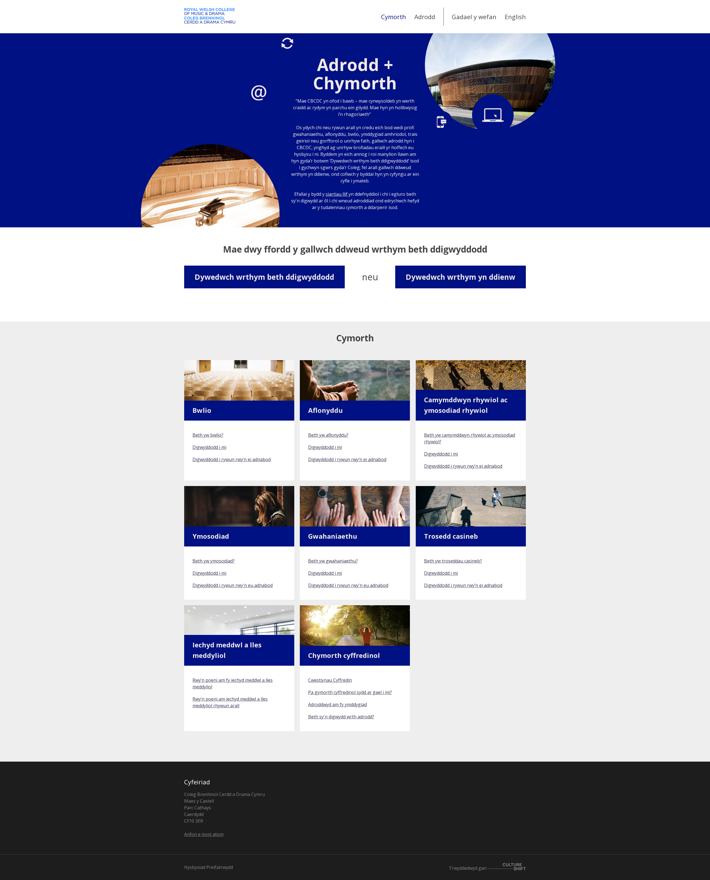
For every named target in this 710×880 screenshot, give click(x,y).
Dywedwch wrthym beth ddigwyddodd (264, 277)
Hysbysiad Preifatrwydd (208, 867)
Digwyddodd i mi (209, 447)
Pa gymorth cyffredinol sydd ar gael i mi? (350, 692)
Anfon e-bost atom (204, 834)
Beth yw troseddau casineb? (453, 561)
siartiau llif (337, 194)
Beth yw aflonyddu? (328, 435)
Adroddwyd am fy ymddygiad (337, 704)
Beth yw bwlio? (207, 435)
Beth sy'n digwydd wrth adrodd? (341, 717)
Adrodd (424, 16)
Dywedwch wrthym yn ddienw (460, 277)
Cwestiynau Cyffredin (330, 680)
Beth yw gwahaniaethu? (333, 561)
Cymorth (393, 16)
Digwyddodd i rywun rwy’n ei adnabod (231, 459)
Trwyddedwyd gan (468, 868)
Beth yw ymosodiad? (213, 561)
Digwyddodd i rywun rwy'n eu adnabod (232, 585)
